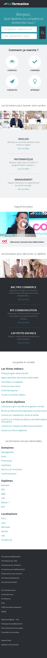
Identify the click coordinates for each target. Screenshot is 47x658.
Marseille (5, 527)
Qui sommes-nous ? (8, 590)
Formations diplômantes (10, 556)
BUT (3, 506)
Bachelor (5, 485)
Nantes (4, 531)
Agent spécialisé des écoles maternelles (20, 377)
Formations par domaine (11, 565)
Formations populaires (10, 578)
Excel (3, 456)
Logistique (6, 465)
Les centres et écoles (9, 582)
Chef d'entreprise (9, 390)
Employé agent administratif (14, 373)
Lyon (3, 522)
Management (7, 452)
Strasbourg (6, 539)
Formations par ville (9, 561)
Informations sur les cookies (12, 628)
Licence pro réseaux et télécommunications (21, 426)
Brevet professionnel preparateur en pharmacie (24, 410)
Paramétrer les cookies (10, 632)
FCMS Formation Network (11, 607)
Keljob (3, 611)
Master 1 (5, 502)
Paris (3, 518)
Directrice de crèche (10, 386)
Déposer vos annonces (10, 644)
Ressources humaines (11, 469)
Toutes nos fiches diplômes (14, 430)
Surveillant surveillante (12, 382)
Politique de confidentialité (11, 624)
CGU (17, 619)
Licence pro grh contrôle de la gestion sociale (22, 406)
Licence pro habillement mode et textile (20, 415)
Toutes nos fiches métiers (13, 394)
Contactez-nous (7, 594)
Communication (8, 473)
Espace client (6, 640)
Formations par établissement (13, 569)
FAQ (3, 603)
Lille (3, 535)
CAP (3, 498)
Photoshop (6, 460)
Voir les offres (23, 148)
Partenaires (5, 599)
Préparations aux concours (11, 573)
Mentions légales (7, 619)
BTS (3, 489)
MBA (3, 494)
